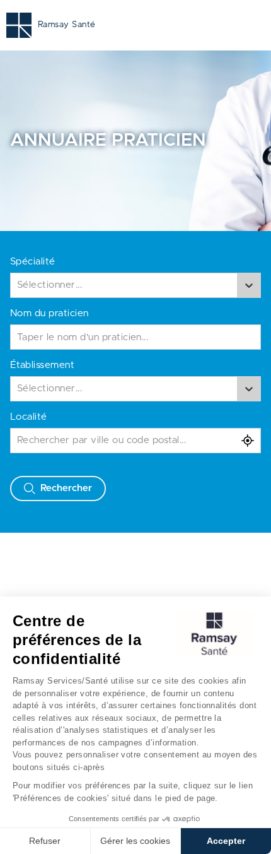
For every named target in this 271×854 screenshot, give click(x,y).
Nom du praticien (49, 313)
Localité (28, 417)
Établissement (42, 365)
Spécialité (32, 261)
